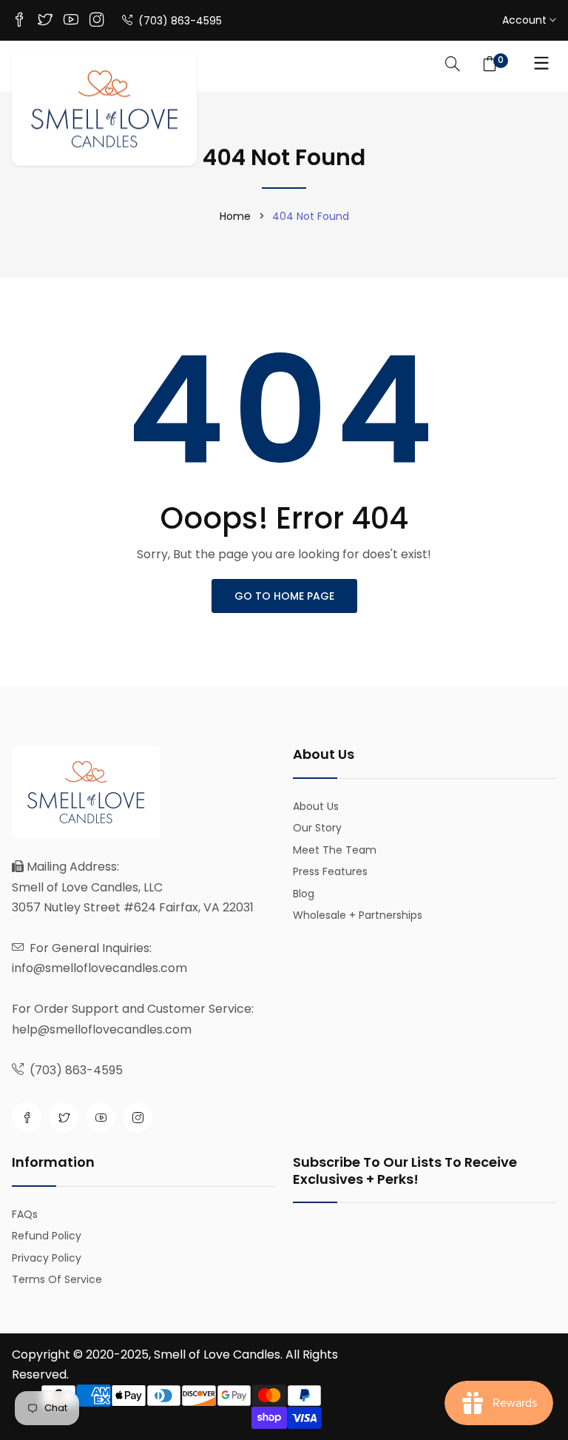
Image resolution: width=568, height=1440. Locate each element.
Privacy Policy (46, 1257)
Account (526, 20)
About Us (316, 806)
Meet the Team (334, 850)
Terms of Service (57, 1279)
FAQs (25, 1214)
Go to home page (284, 596)
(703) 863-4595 (178, 20)
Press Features (330, 871)
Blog (303, 893)
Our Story (317, 827)
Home (235, 216)
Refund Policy (46, 1235)
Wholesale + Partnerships (357, 915)
